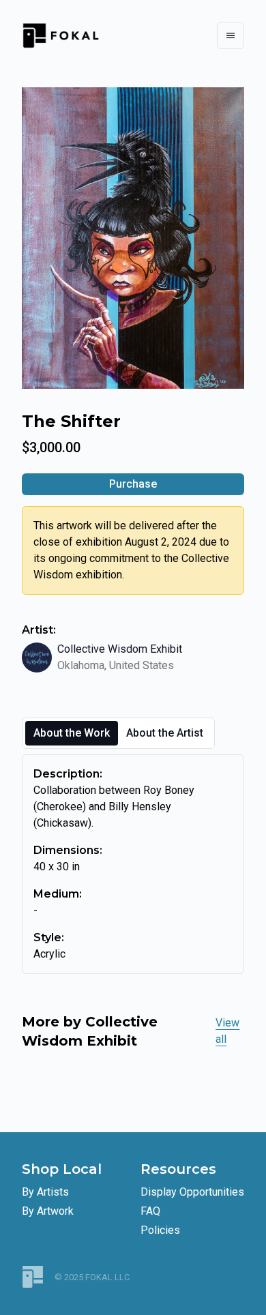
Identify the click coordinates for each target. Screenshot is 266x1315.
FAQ (150, 1211)
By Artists (45, 1191)
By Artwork (48, 1211)
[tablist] (118, 733)
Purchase (133, 483)
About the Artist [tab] (164, 732)
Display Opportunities (192, 1191)
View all (227, 1031)
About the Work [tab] (71, 732)
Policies (160, 1230)
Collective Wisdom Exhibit (119, 648)
